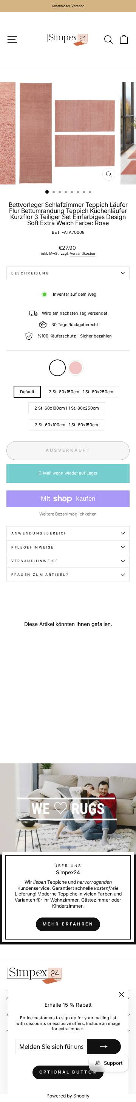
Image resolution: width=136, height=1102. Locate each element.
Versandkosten (82, 253)
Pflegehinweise (32, 547)
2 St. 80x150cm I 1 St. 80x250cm (81, 391)
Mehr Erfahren (68, 924)
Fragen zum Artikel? (40, 574)
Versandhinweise (35, 561)
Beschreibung (30, 273)
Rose (75, 367)
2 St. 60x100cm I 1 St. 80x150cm (66, 424)
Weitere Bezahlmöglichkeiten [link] (68, 514)
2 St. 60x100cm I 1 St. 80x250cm (66, 408)
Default (57, 367)
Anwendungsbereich (39, 533)
